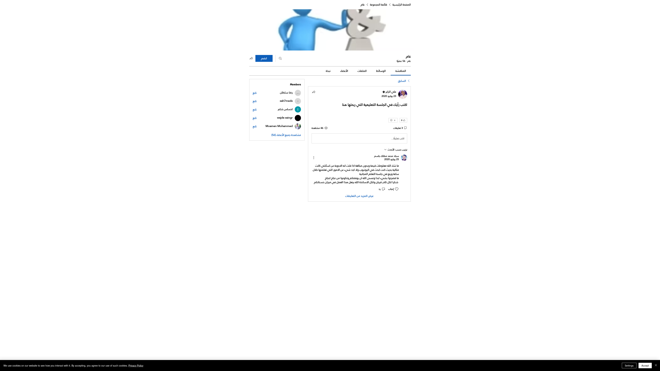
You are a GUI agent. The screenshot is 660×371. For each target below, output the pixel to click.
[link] (400, 71)
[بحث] (280, 58)
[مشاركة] (314, 92)
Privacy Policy (135, 365)
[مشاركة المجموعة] (251, 58)
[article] (359, 143)
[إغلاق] (656, 365)
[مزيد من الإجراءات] (314, 158)
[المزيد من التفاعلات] (393, 120)
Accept (645, 365)
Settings (629, 365)
